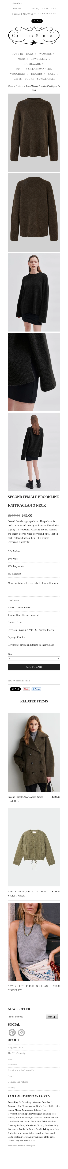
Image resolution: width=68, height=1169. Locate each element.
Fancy (36, 689)
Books (29, 78)
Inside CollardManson (34, 69)
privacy (11, 1087)
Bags (31, 53)
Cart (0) (34, 8)
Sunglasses (46, 78)
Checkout (18, 8)
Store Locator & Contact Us (21, 1070)
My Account (49, 8)
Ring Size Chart (15, 1047)
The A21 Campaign (17, 1053)
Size (10, 654)
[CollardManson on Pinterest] (12, 1036)
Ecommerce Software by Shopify (21, 1146)
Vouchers (19, 73)
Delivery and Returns (18, 1081)
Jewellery (40, 58)
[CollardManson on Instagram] (21, 1036)
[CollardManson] (34, 36)
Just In (18, 53)
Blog (10, 1059)
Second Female (23, 680)
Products (19, 86)
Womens (47, 53)
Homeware (34, 63)
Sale (53, 73)
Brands (38, 73)
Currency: (47, 14)
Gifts (18, 78)
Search (11, 1076)
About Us (12, 1064)
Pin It (26, 689)
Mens (23, 58)
